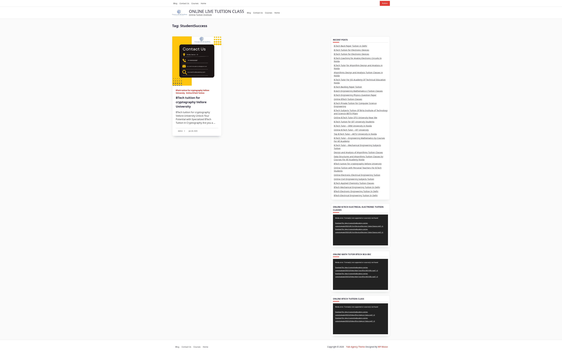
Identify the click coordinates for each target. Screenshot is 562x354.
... (214, 122)
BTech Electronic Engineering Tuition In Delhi (356, 191)
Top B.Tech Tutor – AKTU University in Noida (355, 134)
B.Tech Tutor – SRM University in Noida (353, 125)
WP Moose (383, 346)
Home (203, 3)
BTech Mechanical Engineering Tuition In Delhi (357, 187)
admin (180, 131)
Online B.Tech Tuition (195, 93)
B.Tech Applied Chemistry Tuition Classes (354, 183)
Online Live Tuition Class (216, 11)
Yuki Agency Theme (355, 346)
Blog (175, 3)
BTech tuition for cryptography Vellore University (191, 102)
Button (385, 3)
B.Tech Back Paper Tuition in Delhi (350, 45)
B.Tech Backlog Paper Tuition (348, 86)
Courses (194, 3)
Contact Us (184, 3)
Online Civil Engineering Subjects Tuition (354, 179)
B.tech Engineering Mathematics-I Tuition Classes (358, 91)
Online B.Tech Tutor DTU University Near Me (355, 117)
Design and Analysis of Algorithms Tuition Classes (358, 152)
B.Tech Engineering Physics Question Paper (355, 95)
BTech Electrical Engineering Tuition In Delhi (356, 195)
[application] (360, 230)
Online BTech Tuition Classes (348, 99)
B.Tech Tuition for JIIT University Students (354, 121)
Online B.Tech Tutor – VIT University (351, 129)
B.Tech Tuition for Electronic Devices (351, 50)
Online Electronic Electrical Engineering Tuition (357, 175)
